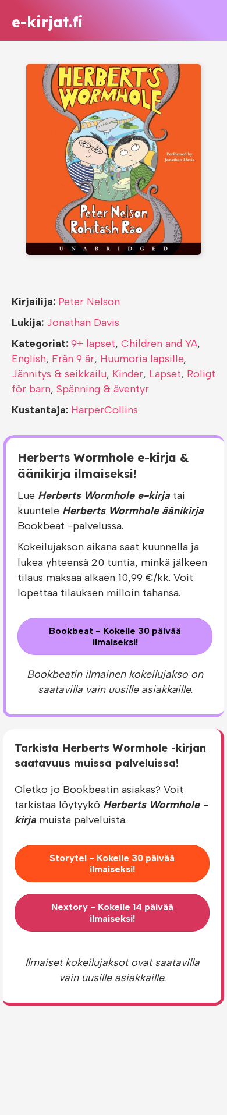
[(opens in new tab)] (113, 159)
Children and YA (159, 343)
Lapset (165, 373)
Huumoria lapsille (141, 358)
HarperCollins (104, 409)
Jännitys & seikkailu (59, 373)
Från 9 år (73, 358)
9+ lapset (93, 343)
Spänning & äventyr (102, 389)
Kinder (127, 373)
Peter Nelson (89, 301)
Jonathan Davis (83, 322)
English (29, 358)
